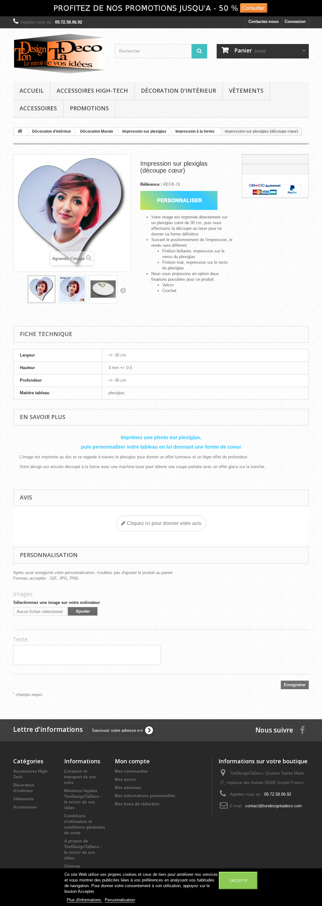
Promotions (89, 108)
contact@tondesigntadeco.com (273, 806)
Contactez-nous (263, 21)
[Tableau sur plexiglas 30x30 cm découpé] (41, 289)
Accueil (31, 90)
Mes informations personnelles (145, 795)
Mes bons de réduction (137, 804)
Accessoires (38, 108)
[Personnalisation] (179, 200)
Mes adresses (128, 787)
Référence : (151, 184)
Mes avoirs (125, 779)
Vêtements (246, 90)
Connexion (295, 21)
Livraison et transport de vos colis (80, 777)
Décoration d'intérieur (178, 90)
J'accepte (238, 880)
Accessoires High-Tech (92, 90)
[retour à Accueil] (20, 131)
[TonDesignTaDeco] (59, 53)
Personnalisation (120, 900)
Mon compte (132, 761)
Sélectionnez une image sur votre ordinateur (56, 602)
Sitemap (72, 866)
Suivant (123, 290)
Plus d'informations (85, 900)
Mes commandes (131, 771)
